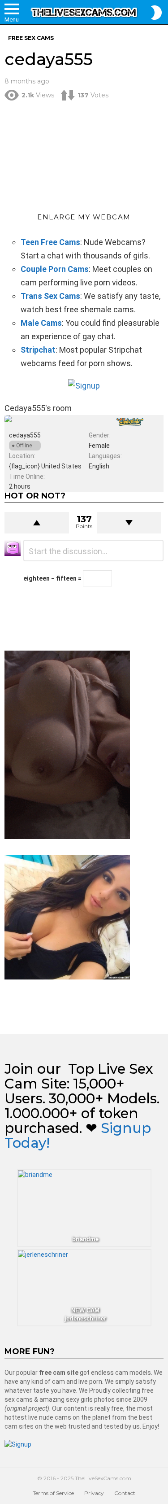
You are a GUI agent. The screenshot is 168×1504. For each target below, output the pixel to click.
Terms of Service (53, 1493)
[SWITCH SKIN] (156, 12)
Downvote (129, 522)
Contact (124, 1493)
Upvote (36, 522)
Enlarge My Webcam (84, 217)
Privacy (94, 1493)
